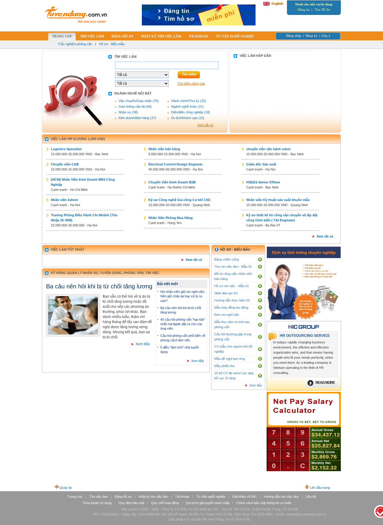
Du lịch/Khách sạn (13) (187, 118)
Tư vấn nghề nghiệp (210, 496)
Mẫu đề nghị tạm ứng (229, 358)
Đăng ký (311, 35)
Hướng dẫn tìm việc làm (281, 496)
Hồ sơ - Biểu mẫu (111, 44)
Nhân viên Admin (64, 200)
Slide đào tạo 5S (226, 293)
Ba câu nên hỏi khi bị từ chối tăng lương (99, 286)
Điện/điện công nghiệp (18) (190, 112)
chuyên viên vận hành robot (268, 149)
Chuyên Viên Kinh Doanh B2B (172, 182)
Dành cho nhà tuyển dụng (313, 4)
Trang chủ (74, 496)
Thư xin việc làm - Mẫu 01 (233, 266)
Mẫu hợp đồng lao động (231, 307)
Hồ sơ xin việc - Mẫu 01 (231, 286)
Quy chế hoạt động (165, 503)
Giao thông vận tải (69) (135, 106)
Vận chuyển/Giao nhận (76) (138, 101)
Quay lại (66, 487)
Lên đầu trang (320, 487)
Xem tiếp (143, 344)
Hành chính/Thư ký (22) (188, 101)
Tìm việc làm (98, 496)
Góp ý (326, 35)
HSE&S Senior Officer (263, 182)
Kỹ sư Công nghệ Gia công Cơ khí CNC (179, 200)
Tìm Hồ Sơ (322, 9)
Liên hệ (311, 496)
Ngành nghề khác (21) (187, 106)
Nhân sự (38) (128, 112)
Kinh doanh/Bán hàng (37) (137, 118)
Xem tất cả (205, 125)
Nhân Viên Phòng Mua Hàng (170, 218)
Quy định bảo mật (131, 503)
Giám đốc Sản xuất (261, 164)
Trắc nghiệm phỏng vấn (75, 44)
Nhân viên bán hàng (164, 149)
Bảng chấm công (226, 259)
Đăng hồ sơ (123, 496)
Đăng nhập (293, 35)
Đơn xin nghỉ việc (226, 314)
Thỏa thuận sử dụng (97, 503)
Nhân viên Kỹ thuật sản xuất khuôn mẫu (278, 200)
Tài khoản (182, 496)
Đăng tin (304, 9)
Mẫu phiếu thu (224, 366)
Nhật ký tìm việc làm (153, 496)
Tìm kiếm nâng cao (191, 83)
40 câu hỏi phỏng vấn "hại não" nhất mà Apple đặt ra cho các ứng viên (182, 324)
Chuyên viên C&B (65, 164)
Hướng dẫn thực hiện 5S (232, 300)
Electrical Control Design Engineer (175, 164)
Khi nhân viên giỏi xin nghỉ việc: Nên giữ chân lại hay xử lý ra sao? (182, 296)
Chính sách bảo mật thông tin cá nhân (263, 503)
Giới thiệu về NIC (244, 496)
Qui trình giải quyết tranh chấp (208, 503)
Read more (325, 383)
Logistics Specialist (66, 149)
